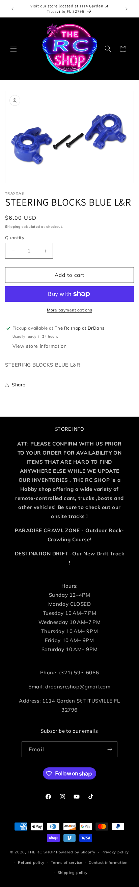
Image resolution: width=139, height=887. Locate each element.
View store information (39, 346)
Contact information (108, 862)
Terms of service (66, 862)
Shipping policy (73, 872)
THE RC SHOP (42, 852)
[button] (13, 48)
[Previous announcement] (12, 8)
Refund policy (31, 862)
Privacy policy (115, 852)
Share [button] (19, 385)
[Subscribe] (109, 749)
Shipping (13, 226)
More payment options (69, 309)
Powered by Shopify (75, 852)
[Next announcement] (126, 8)
